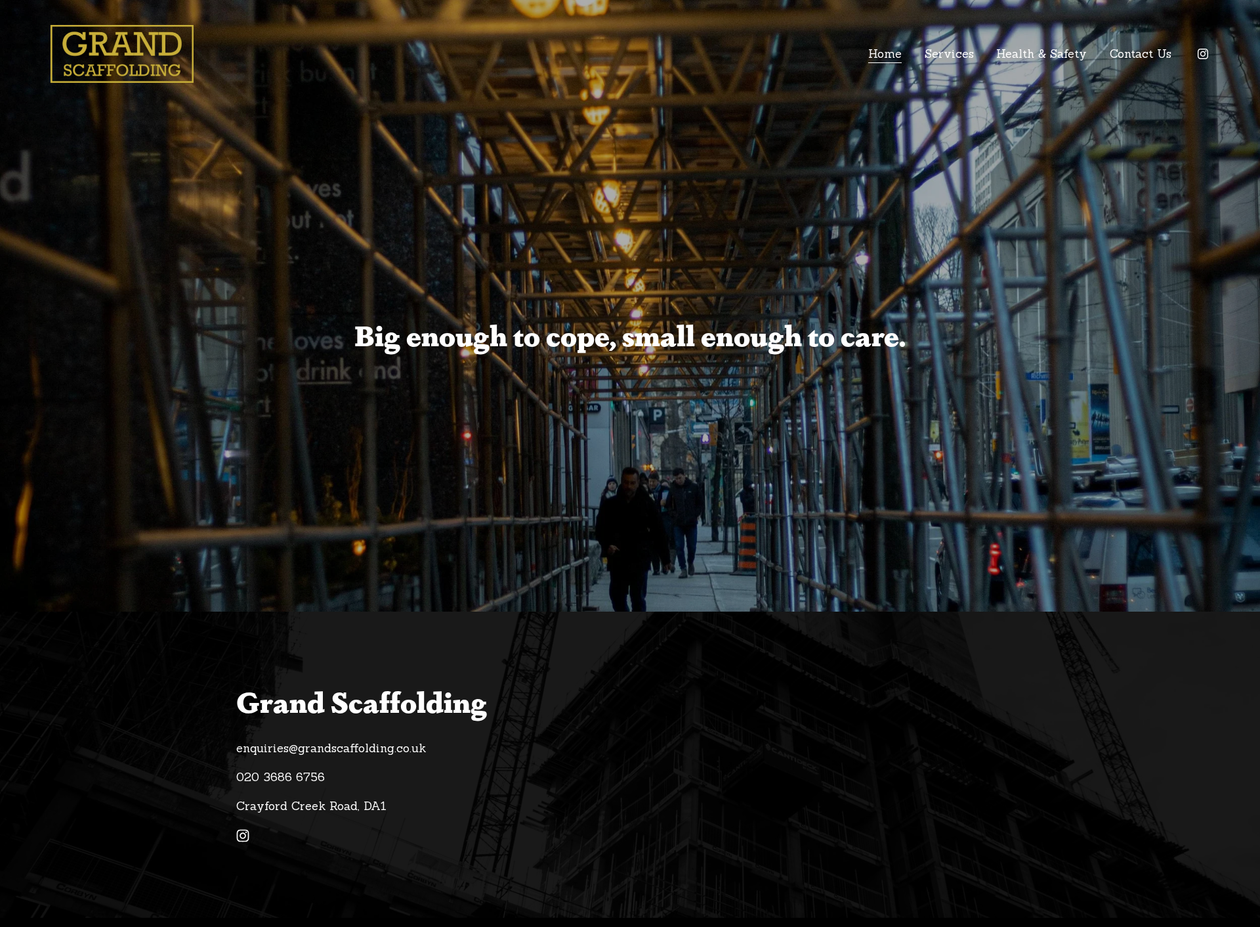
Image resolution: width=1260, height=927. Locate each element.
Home (885, 53)
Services (949, 53)
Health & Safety (1041, 53)
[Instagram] (1202, 53)
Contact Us (1140, 53)
